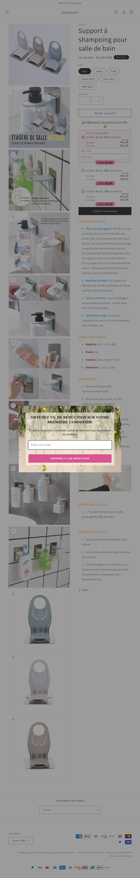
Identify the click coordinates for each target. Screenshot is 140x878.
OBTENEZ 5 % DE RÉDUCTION (70, 458)
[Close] (117, 410)
